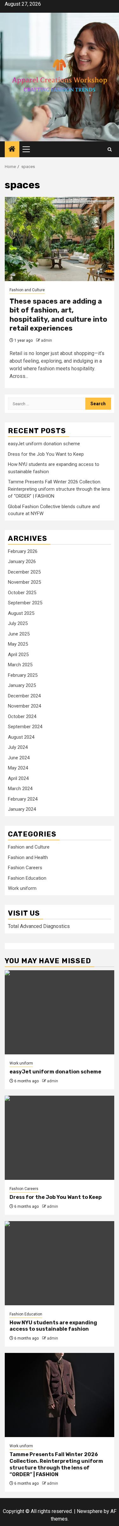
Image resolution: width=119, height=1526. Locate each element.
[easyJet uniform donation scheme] (59, 1012)
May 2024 (18, 768)
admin (46, 340)
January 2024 (22, 809)
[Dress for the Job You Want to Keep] (59, 1138)
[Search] (110, 149)
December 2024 (24, 696)
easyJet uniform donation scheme (44, 444)
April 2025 (18, 654)
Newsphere (89, 1511)
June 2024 (19, 758)
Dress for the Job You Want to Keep (46, 454)
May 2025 (18, 644)
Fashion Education (27, 878)
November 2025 (24, 582)
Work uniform (22, 888)
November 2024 (24, 706)
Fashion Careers (25, 868)
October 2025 (22, 592)
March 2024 (20, 788)
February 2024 (22, 799)
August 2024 (21, 737)
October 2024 (22, 716)
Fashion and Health (28, 857)
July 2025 (18, 623)
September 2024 (25, 726)
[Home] (12, 149)
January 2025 (22, 685)
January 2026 (22, 561)
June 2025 (19, 634)
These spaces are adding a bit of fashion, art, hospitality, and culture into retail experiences (58, 315)
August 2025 (21, 613)
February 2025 (22, 675)
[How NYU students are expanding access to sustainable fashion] (59, 1263)
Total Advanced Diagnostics (39, 926)
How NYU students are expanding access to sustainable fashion (53, 1326)
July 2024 (18, 747)
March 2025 (20, 665)
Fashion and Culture (27, 290)
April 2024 (18, 778)
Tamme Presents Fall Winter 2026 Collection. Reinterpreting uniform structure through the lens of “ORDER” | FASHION (59, 489)
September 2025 (25, 603)
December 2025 (24, 572)
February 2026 (22, 551)
